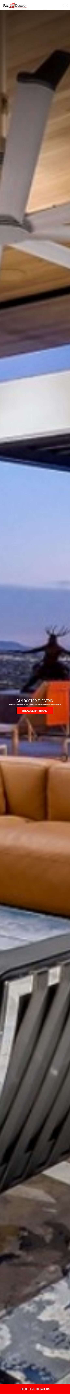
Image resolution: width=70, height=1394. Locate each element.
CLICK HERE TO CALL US (35, 1389)
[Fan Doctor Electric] (15, 5)
